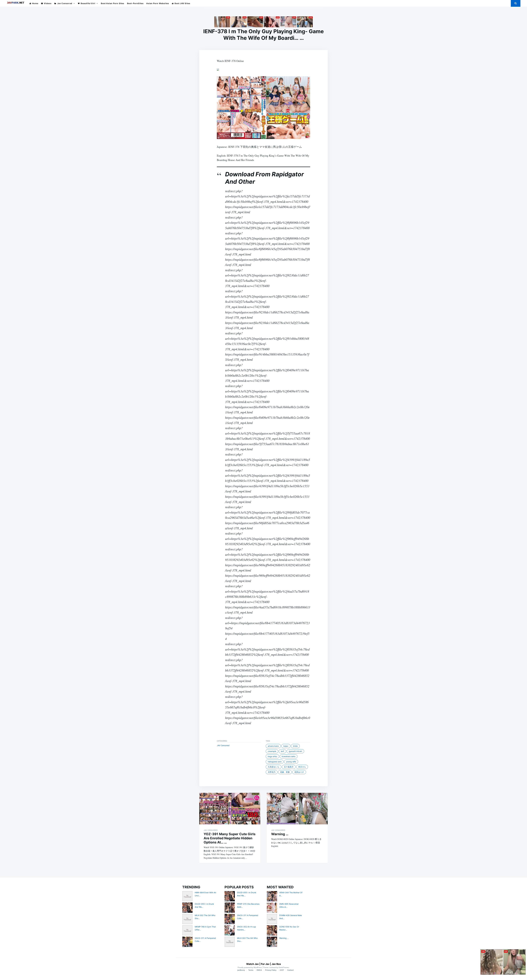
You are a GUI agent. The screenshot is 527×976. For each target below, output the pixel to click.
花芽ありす (299, 772)
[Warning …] (297, 808)
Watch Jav (252, 964)
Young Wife (291, 761)
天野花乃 (271, 772)
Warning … (279, 834)
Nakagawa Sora (274, 761)
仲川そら (302, 767)
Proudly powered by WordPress (250, 967)
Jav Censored (64, 3)
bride (295, 746)
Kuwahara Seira (288, 756)
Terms (250, 970)
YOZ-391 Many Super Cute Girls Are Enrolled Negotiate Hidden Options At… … (229, 838)
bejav (285, 746)
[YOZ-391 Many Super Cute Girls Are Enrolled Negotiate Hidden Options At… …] (229, 808)
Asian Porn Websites (157, 3)
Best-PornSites (135, 3)
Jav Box (276, 964)
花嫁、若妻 (285, 772)
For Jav (265, 964)
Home (35, 3)
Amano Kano (273, 746)
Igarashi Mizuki (295, 751)
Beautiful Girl (88, 3)
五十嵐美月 (289, 767)
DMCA (259, 970)
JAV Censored (223, 745)
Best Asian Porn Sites (112, 3)
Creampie (272, 751)
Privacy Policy (270, 970)
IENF (282, 751)
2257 (282, 970)
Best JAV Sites (182, 3)
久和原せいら (273, 767)
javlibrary (241, 970)
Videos (47, 3)
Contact (290, 970)
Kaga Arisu (272, 756)
